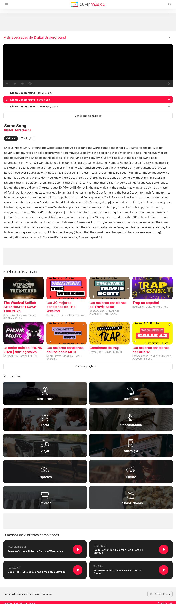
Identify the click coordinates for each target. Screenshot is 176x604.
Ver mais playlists (85, 366)
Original (11, 138)
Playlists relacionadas (20, 271)
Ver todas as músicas (88, 115)
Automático (161, 594)
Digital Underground (17, 130)
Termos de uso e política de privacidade (27, 594)
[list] (88, 99)
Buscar (170, 4)
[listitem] (88, 92)
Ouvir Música (88, 4)
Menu (6, 4)
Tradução (27, 138)
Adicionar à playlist (169, 93)
